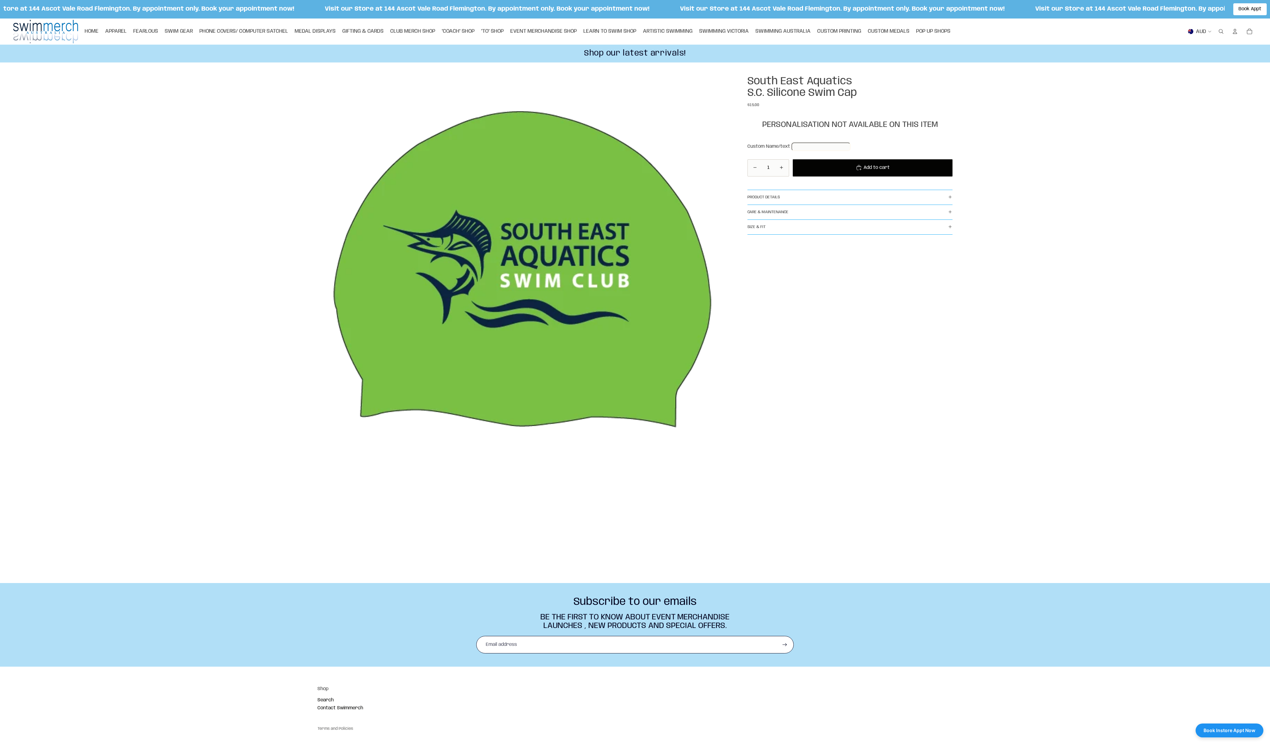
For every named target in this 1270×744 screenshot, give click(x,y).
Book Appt (1250, 9)
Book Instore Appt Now (1229, 730)
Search (326, 700)
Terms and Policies (335, 728)
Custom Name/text (768, 146)
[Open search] (1221, 31)
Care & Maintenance (767, 212)
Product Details (763, 197)
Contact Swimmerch (340, 708)
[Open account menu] (1235, 31)
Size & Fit (756, 227)
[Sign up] (785, 645)
